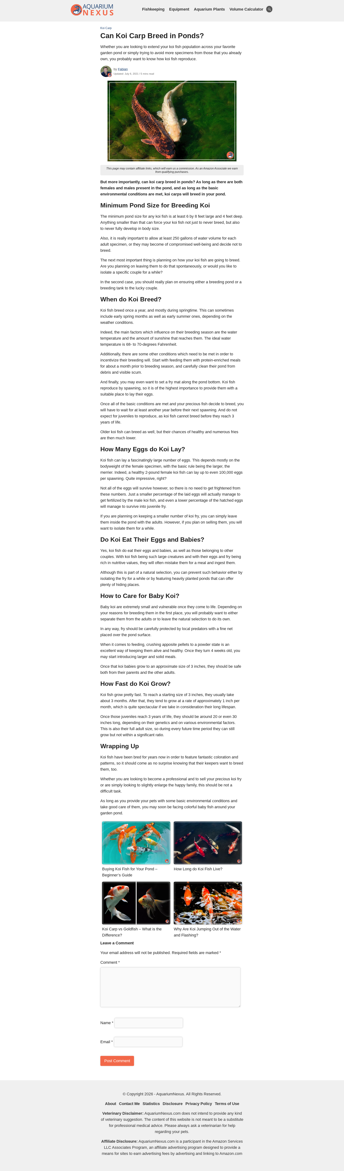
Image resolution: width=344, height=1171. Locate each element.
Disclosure (173, 1103)
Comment (110, 962)
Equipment (179, 9)
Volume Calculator (246, 9)
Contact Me (129, 1103)
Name (106, 1023)
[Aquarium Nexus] (92, 15)
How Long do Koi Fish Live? (198, 869)
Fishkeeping (153, 9)
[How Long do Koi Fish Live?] (208, 863)
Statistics (151, 1103)
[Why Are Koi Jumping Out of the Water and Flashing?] (208, 923)
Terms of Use (227, 1103)
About (110, 1103)
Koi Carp (106, 28)
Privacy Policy (198, 1103)
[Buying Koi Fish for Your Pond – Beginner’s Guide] (136, 863)
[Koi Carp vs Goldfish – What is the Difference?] (136, 923)
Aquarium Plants (209, 9)
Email (106, 1042)
